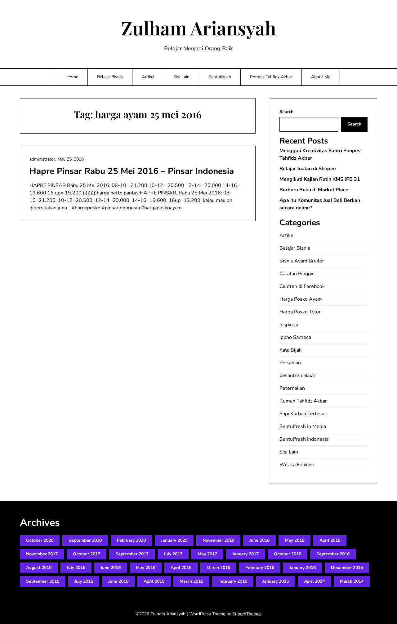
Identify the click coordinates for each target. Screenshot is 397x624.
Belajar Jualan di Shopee (307, 168)
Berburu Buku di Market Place (313, 189)
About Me (320, 77)
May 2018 (294, 540)
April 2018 (329, 540)
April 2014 (314, 581)
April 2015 (154, 581)
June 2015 (118, 581)
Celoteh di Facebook (302, 286)
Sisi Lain (181, 77)
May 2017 (207, 554)
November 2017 (42, 554)
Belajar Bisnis (110, 77)
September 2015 (42, 581)
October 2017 (86, 554)
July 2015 (83, 581)
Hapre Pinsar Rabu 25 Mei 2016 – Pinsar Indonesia (131, 171)
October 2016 (287, 554)
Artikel (148, 77)
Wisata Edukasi (296, 464)
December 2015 (347, 568)
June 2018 (259, 540)
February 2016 (259, 568)
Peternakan (292, 388)
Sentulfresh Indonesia (303, 439)
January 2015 (275, 581)
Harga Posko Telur (300, 311)
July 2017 (173, 554)
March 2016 (218, 568)
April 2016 (181, 568)
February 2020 (131, 540)
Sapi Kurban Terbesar (303, 413)
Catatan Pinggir (296, 273)
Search (286, 112)
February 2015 (232, 581)
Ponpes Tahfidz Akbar (271, 77)
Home (72, 77)
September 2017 (132, 554)
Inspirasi (288, 324)
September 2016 (333, 554)
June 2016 (110, 568)
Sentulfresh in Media (302, 426)
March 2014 (352, 581)
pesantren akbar (297, 375)
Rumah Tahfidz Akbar (303, 401)
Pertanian (290, 362)
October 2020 (39, 540)
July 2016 (76, 568)
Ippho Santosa (295, 337)
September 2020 (85, 540)
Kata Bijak (290, 350)
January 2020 (174, 540)
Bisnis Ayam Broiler (301, 260)
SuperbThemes (246, 614)
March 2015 (191, 581)
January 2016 (302, 568)
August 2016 (38, 568)
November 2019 (218, 540)
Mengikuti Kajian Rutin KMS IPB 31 (319, 179)
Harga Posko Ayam (300, 299)
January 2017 (245, 554)
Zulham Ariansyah (198, 28)
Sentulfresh (219, 77)
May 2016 (145, 568)
